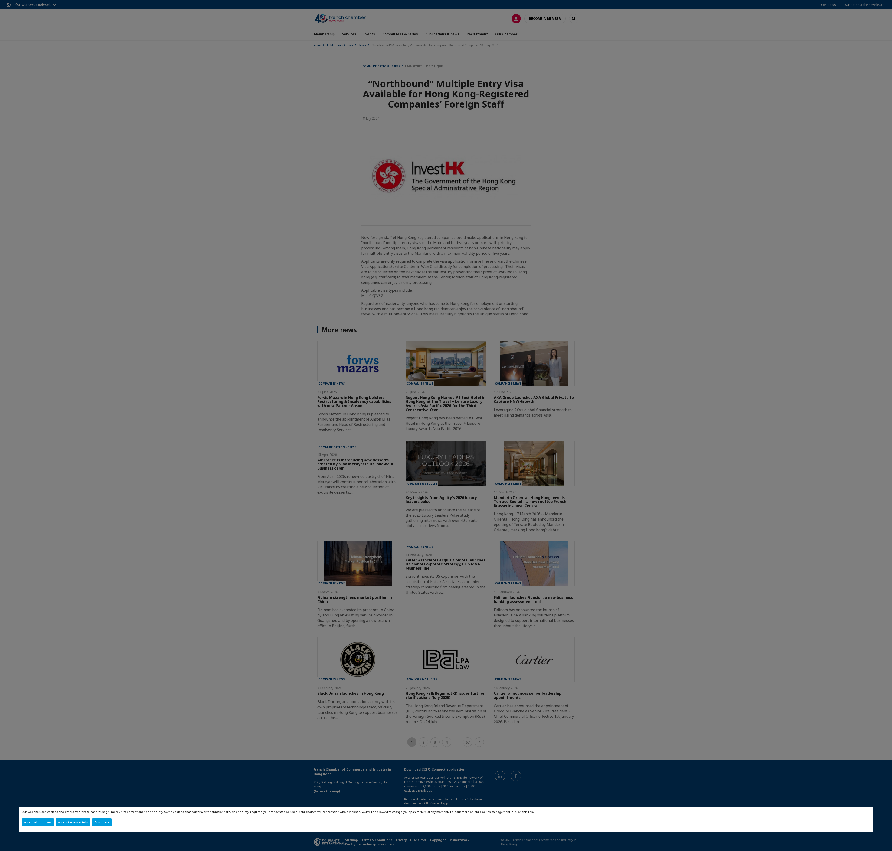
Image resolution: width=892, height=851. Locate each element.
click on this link (522, 812)
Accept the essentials (73, 822)
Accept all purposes (38, 822)
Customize (102, 822)
